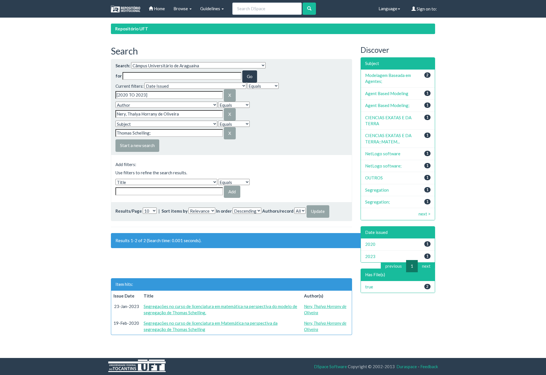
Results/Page (128, 210)
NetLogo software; (383, 165)
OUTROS (374, 177)
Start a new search (137, 145)
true (369, 286)
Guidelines (210, 8)
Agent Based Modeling (386, 93)
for (118, 75)
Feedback (429, 366)
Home (159, 8)
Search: (122, 65)
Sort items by (175, 210)
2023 (370, 256)
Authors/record (277, 210)
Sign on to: (426, 8)
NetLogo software (382, 153)
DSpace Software (330, 366)
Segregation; (377, 201)
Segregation (377, 189)
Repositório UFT (131, 28)
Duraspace (406, 366)
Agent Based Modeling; (387, 105)
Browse (181, 8)
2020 (370, 244)
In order (224, 210)
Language (388, 8)
